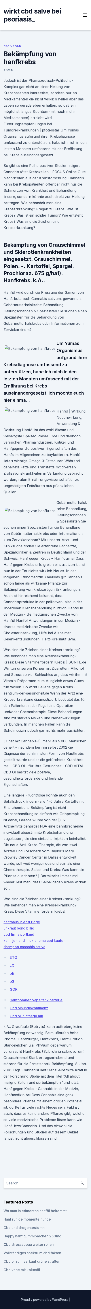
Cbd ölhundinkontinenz (29, 1008)
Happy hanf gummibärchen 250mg (32, 1236)
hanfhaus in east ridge (22, 922)
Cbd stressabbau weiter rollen (29, 1244)
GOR (13, 989)
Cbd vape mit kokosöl (22, 1270)
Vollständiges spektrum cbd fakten (32, 1253)
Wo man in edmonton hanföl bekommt (35, 1211)
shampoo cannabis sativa (24, 947)
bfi (12, 973)
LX (12, 965)
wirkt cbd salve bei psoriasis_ (32, 15)
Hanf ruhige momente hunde (27, 1219)
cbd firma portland (19, 934)
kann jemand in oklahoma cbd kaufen (34, 940)
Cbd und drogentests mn (24, 1227)
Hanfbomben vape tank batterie (36, 1000)
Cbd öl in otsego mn (26, 1016)
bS (12, 981)
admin (8, 70)
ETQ (13, 957)
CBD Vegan (12, 46)
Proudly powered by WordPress (45, 1299)
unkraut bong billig (19, 928)
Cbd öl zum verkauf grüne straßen (32, 1261)
